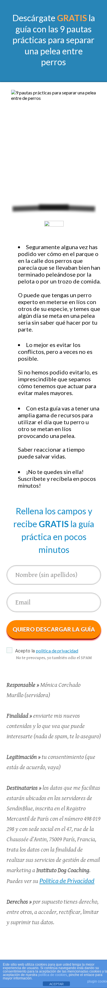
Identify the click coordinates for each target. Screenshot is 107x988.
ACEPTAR (56, 984)
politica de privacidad (57, 650)
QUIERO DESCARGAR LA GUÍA (54, 629)
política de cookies (52, 975)
